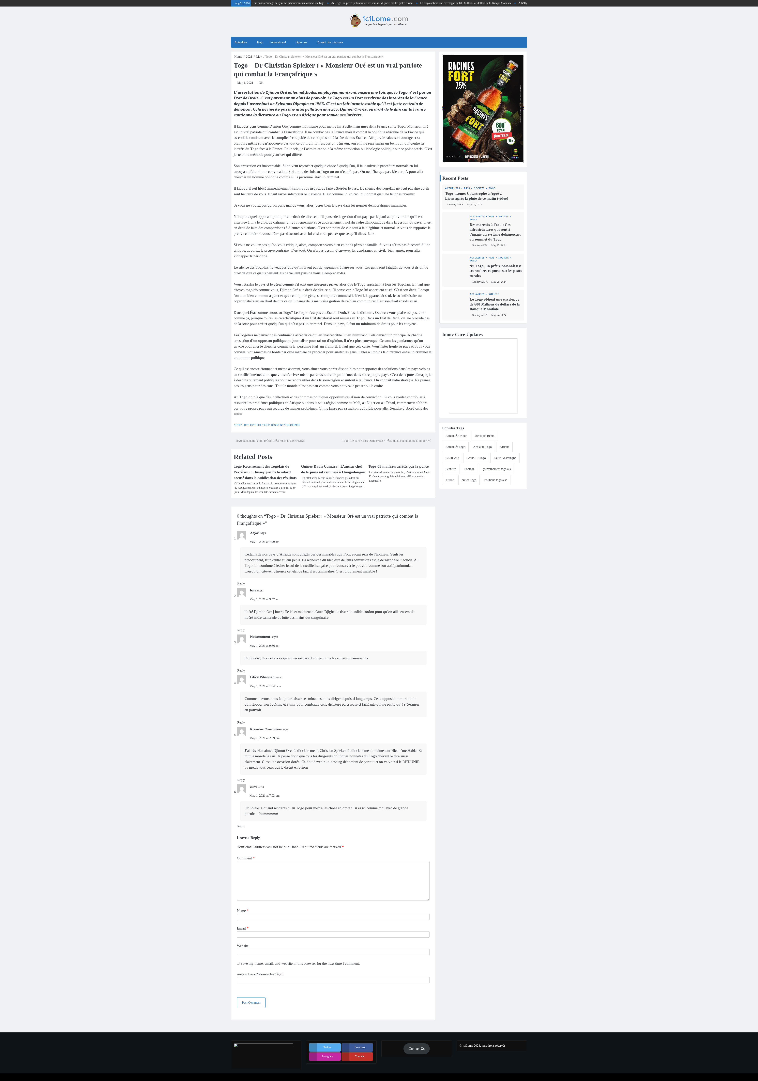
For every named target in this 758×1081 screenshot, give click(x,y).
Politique (263, 425)
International (278, 42)
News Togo (469, 480)
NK (261, 82)
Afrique (504, 446)
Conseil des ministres (330, 42)
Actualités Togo (455, 446)
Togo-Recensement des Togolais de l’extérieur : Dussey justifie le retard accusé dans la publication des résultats (265, 472)
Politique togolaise (495, 480)
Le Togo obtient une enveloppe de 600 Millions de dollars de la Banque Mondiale (426, 3)
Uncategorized (288, 425)
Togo (260, 42)
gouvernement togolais (496, 469)
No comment (260, 637)
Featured (451, 469)
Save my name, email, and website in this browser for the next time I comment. (300, 963)
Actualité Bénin (484, 435)
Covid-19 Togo (476, 458)
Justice (450, 480)
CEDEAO (452, 458)
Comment (246, 858)
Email (243, 928)
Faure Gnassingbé (505, 458)
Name (243, 911)
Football (469, 469)
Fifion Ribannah (262, 677)
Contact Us (417, 1049)
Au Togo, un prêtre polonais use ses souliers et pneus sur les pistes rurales (333, 3)
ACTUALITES (241, 425)
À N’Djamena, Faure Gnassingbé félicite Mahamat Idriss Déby (514, 3)
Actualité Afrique (456, 435)
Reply (241, 583)
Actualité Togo (482, 446)
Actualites (241, 42)
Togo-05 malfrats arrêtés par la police (398, 466)
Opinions (301, 42)
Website (243, 946)
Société (479, 188)
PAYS (253, 425)
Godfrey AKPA (455, 204)
